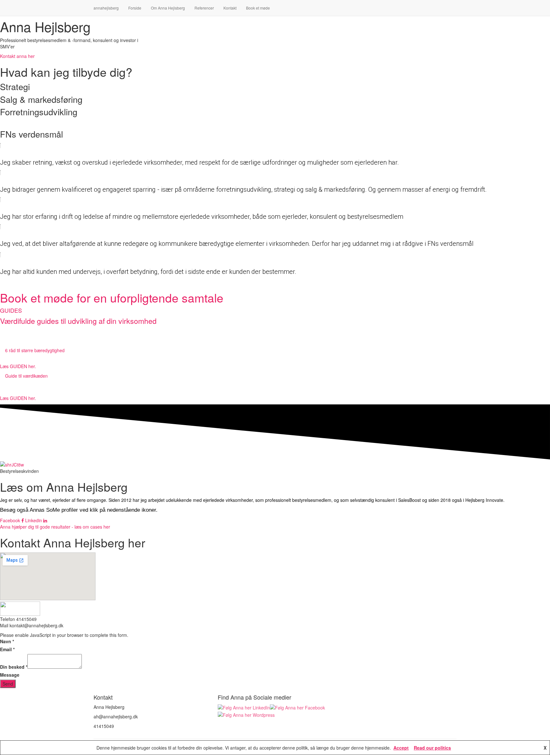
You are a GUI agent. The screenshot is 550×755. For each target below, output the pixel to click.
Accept (401, 747)
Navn (7, 641)
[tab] (275, 350)
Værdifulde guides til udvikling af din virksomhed (78, 321)
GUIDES (11, 310)
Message (9, 675)
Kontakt (229, 8)
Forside (134, 8)
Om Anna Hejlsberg (168, 8)
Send (8, 683)
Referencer (204, 8)
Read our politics (432, 747)
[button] (17, 56)
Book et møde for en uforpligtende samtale (111, 297)
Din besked (13, 667)
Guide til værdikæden (26, 376)
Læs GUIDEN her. (18, 366)
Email (7, 649)
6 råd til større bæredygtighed (35, 350)
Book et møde (258, 8)
